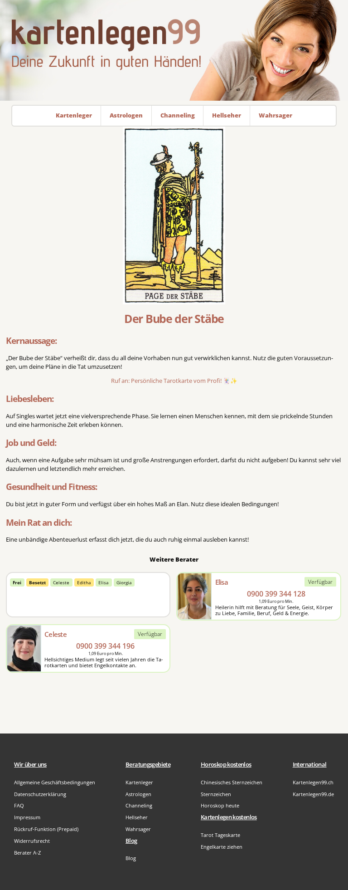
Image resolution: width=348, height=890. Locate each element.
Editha (84, 582)
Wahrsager (138, 829)
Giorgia (124, 582)
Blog (131, 858)
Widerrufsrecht (32, 840)
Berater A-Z (27, 852)
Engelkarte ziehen (221, 846)
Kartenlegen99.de (313, 794)
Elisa (103, 582)
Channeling (139, 805)
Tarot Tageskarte (220, 834)
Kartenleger (139, 782)
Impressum (27, 817)
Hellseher (137, 817)
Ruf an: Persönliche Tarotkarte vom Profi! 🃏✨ (174, 381)
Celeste (61, 582)
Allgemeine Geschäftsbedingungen (54, 782)
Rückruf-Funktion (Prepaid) (46, 829)
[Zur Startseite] (174, 50)
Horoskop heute (220, 805)
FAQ (19, 805)
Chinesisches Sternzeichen (231, 782)
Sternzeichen (216, 794)
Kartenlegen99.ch (313, 782)
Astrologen (138, 794)
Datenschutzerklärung (40, 794)
